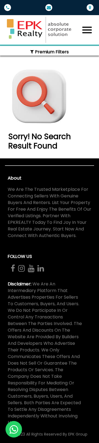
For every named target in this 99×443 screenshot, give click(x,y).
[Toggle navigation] (87, 30)
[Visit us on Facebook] (13, 268)
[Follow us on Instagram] (21, 268)
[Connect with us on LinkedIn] (40, 268)
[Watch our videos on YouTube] (31, 268)
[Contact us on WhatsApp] (14, 429)
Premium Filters (51, 52)
